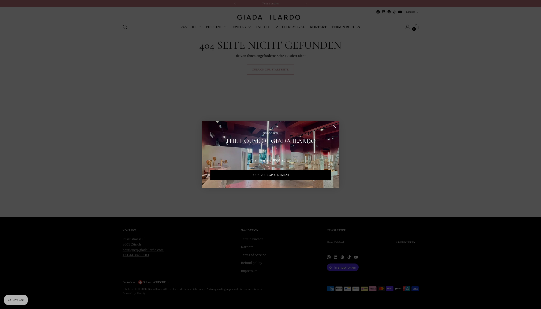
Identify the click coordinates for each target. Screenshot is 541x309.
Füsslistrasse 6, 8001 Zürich (270, 160)
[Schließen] (334, 126)
